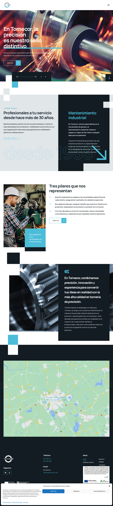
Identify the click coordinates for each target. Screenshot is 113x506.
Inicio (85, 459)
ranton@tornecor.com (50, 473)
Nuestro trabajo (101, 460)
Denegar (76, 491)
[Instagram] (9, 473)
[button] (109, 486)
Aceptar (53, 491)
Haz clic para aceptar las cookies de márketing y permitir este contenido (55, 398)
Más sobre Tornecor (11, 138)
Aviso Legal (25, 502)
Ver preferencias (99, 491)
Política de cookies (7, 502)
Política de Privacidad (17, 502)
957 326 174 (47, 459)
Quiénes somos (88, 462)
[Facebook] (5, 473)
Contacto (102, 465)
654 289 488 (47, 461)
